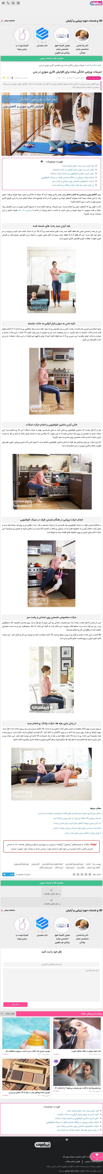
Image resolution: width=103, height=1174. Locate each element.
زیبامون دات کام (25, 210)
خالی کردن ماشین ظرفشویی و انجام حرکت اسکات (72, 174)
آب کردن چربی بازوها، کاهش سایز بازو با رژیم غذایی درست (77, 823)
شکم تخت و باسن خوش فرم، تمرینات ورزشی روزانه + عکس (77, 828)
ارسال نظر (15, 1004)
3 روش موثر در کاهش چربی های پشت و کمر (83, 833)
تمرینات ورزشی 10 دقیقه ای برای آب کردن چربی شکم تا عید (77, 818)
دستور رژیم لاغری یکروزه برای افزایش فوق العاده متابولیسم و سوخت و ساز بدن (69, 813)
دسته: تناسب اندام (93, 78)
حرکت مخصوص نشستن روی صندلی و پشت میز (73, 181)
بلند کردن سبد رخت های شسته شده (78, 166)
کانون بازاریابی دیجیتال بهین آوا (74, 1156)
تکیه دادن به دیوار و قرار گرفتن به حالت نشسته (73, 170)
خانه (99, 65)
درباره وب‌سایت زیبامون (93, 1161)
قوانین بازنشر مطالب (72, 1161)
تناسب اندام (91, 65)
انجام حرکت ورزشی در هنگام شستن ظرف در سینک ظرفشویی (67, 177)
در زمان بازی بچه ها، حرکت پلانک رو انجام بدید (73, 185)
